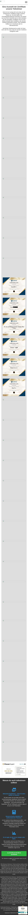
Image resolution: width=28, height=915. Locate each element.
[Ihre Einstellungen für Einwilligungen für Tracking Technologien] (25, 912)
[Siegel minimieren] (26, 907)
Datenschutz (13, 912)
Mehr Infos (22, 764)
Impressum (7, 912)
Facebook (15, 24)
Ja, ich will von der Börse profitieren (14, 853)
